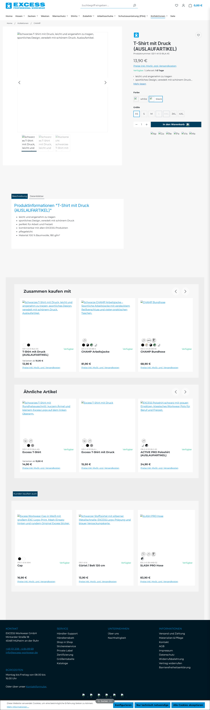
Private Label (65, 650)
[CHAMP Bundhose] (166, 321)
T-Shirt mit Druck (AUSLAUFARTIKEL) (35, 353)
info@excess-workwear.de (22, 652)
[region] (62, 92)
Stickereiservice (66, 646)
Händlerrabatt (65, 637)
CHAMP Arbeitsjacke (95, 351)
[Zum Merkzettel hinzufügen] (198, 35)
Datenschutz (166, 654)
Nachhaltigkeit (117, 637)
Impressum (166, 650)
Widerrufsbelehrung (171, 659)
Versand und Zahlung (172, 633)
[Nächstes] (105, 82)
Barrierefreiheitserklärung (175, 667)
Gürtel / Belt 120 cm (92, 565)
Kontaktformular (36, 686)
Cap (20, 565)
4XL (181, 113)
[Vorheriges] (19, 82)
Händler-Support (67, 633)
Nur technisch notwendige (152, 705)
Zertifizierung (65, 654)
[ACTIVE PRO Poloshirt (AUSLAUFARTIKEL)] (166, 421)
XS (136, 113)
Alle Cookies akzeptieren (188, 705)
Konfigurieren (123, 705)
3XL (174, 113)
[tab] (19, 196)
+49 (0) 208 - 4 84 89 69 (20, 648)
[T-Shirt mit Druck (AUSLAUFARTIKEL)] (62, 82)
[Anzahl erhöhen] (147, 124)
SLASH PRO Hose (151, 565)
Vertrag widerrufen (170, 663)
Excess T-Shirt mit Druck (97, 452)
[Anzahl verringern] (136, 124)
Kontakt (164, 642)
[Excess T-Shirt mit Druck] (107, 421)
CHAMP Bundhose (153, 351)
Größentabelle (65, 659)
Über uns (113, 633)
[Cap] (43, 534)
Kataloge (62, 663)
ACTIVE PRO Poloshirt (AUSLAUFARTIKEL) (155, 454)
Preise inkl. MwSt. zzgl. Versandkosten (154, 66)
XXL (166, 114)
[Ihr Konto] (183, 5)
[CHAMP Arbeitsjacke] (107, 321)
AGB (161, 646)
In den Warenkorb (174, 124)
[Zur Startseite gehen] (25, 5)
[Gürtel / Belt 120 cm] (105, 534)
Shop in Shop (65, 642)
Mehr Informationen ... (18, 707)
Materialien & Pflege (171, 637)
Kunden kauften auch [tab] (25, 493)
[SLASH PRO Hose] (166, 534)
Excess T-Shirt (31, 452)
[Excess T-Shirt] (48, 421)
